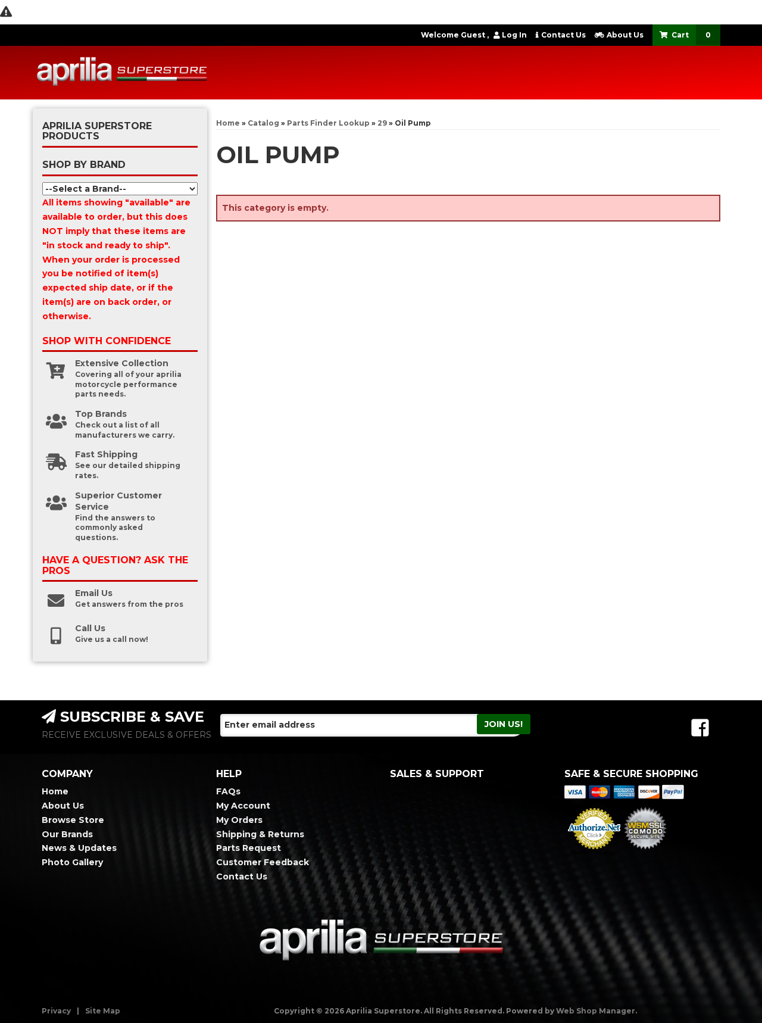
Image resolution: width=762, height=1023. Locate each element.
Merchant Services (594, 853)
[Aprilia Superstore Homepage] (122, 72)
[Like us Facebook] (700, 728)
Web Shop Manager (595, 1010)
